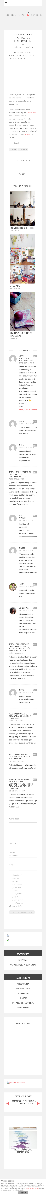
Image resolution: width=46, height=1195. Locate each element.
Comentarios (23, 160)
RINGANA (23, 960)
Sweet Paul (31, 113)
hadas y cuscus (23, 517)
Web (11, 865)
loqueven (24, 608)
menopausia (23, 984)
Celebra (13, 149)
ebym (24, 174)
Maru (22, 690)
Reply (34, 356)
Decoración (23, 993)
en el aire (15, 286)
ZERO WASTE (23, 1007)
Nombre (13, 843)
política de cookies (32, 1188)
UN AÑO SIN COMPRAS (23, 1003)
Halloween (23, 149)
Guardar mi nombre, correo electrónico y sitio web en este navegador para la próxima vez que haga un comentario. (17, 891)
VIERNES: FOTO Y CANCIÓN (23, 965)
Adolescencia (23, 988)
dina (21, 445)
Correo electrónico (14, 854)
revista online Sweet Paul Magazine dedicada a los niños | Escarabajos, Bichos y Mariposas (21, 784)
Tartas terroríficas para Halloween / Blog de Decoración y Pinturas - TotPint (21, 647)
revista (27, 134)
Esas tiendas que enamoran (23, 1151)
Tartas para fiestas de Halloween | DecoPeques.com (20, 474)
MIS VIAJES (23, 998)
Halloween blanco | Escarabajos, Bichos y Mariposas (19, 756)
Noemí (22, 548)
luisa (21, 584)
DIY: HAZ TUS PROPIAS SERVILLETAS (21, 334)
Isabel (22, 421)
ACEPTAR (23, 1193)
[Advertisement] (23, 1049)
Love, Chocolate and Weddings (26, 358)
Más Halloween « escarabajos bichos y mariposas (20, 716)
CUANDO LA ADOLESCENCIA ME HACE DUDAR (27, 1102)
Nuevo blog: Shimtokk (22, 228)
